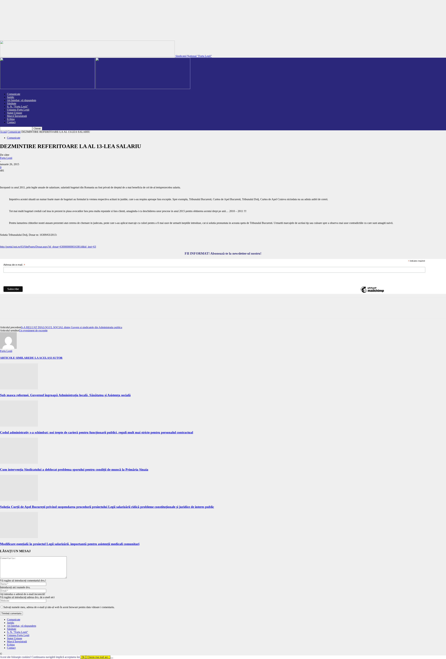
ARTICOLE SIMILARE (15, 357)
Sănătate (11, 103)
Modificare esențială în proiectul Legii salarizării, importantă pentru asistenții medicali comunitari (69, 544)
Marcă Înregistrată (17, 115)
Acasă (3, 131)
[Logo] (47, 88)
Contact (11, 122)
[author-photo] (8, 347)
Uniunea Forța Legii (18, 109)
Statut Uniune (14, 112)
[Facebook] (5, 175)
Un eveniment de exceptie (33, 330)
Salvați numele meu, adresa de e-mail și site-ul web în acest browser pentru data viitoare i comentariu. (59, 607)
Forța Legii (6, 157)
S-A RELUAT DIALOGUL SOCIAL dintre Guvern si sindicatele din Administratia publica (71, 327)
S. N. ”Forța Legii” (17, 106)
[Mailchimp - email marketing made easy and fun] (372, 292)
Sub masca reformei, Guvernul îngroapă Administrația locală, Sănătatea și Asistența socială (65, 395)
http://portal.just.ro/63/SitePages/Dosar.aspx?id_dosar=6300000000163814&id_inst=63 (48, 246)
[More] (69, 175)
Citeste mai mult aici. (98, 657)
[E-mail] (56, 175)
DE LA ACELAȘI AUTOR (46, 357)
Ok (83, 657)
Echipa (11, 119)
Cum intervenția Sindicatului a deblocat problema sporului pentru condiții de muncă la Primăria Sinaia (74, 469)
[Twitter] (18, 175)
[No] (111, 657)
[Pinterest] (31, 175)
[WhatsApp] (43, 175)
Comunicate (13, 94)
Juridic (10, 97)
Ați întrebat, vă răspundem (21, 100)
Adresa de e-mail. (14, 264)
